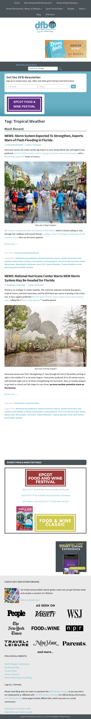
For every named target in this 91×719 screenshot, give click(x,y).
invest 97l (41, 264)
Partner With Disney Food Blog (18, 677)
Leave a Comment (33, 145)
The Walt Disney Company (46, 694)
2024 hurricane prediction (26, 258)
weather (29, 267)
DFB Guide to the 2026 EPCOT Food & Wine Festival (45, 501)
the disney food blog (45, 21)
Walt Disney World (31, 253)
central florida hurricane (68, 261)
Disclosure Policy (12, 667)
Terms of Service (12, 674)
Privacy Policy (11, 670)
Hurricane (31, 264)
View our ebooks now (29, 600)
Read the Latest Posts (26, 64)
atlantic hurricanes (69, 258)
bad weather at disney (22, 261)
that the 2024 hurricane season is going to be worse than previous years (45, 153)
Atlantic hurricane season (49, 258)
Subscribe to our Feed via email (18, 712)
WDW (23, 267)
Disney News (19, 403)
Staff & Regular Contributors (17, 664)
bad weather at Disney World (44, 261)
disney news (10, 264)
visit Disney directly (13, 698)
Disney (82, 261)
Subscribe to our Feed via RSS (18, 708)
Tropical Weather (53, 264)
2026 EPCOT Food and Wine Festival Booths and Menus (45, 495)
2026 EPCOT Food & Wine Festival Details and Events (45, 489)
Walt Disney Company (58, 691)
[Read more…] (11, 244)
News (37, 403)
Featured (18, 253)
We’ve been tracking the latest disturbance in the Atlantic (30, 230)
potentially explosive (14, 156)
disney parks (21, 264)
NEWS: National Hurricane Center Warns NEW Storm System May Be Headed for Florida (42, 278)
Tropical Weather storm (71, 264)
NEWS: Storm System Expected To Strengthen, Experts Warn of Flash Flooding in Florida (44, 137)
